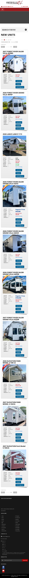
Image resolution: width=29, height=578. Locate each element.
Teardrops (17, 519)
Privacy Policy (18, 530)
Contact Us (3, 525)
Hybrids (17, 522)
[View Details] (14, 64)
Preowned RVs (4, 530)
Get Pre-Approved (20, 87)
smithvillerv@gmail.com (8, 6)
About (3, 517)
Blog (2, 522)
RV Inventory (4, 527)
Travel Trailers (18, 524)
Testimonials (4, 524)
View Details (19, 81)
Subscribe (25, 560)
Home (3, 516)
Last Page (16, 47)
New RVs (3, 529)
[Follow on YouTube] (3, 570)
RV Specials (17, 516)
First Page (2, 47)
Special (10, 39)
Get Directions (3, 510)
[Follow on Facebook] (3, 567)
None (6, 39)
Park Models (17, 529)
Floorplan (18, 84)
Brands (3, 519)
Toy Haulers (17, 525)
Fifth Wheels (17, 527)
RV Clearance (18, 517)
